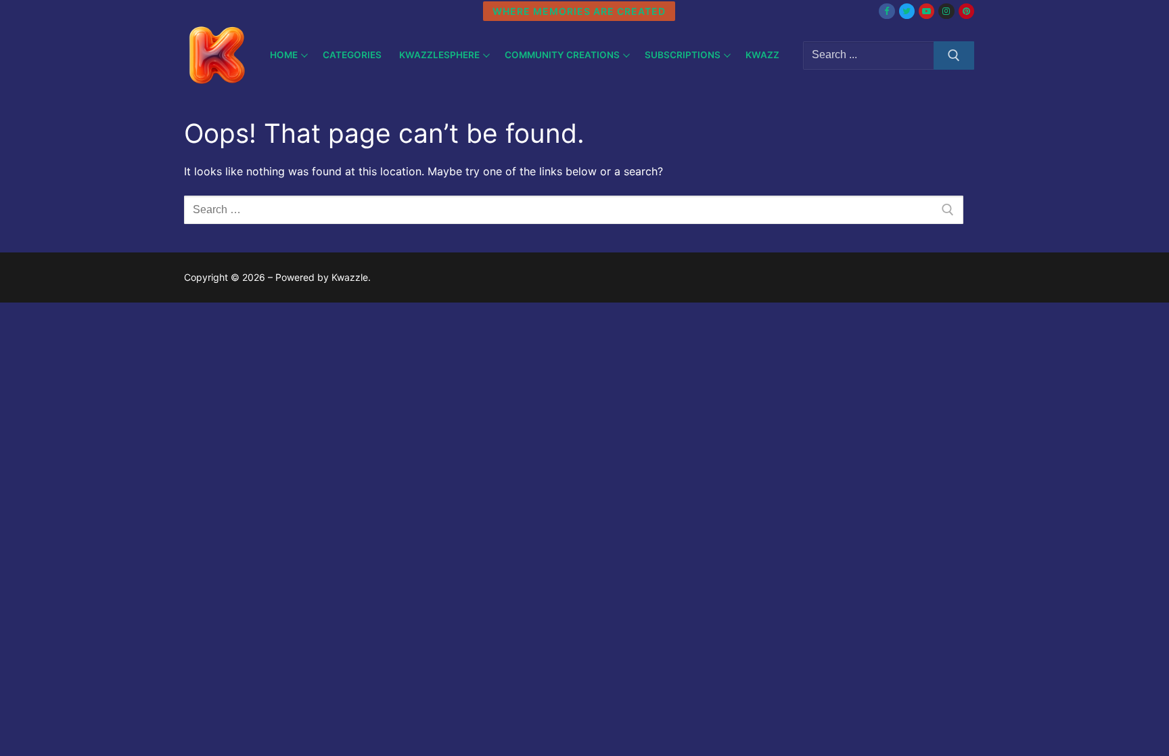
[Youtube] (926, 11)
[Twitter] (907, 11)
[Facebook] (886, 11)
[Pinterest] (966, 11)
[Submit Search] (954, 55)
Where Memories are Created (579, 11)
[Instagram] (946, 11)
